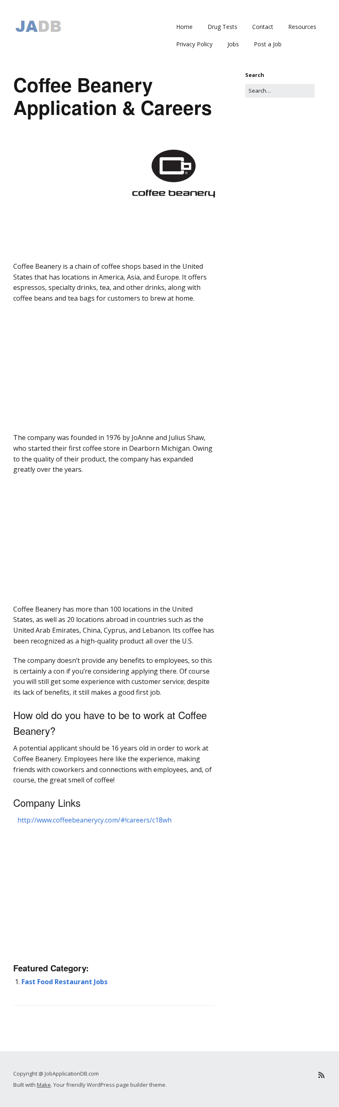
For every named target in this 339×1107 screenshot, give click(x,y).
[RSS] (321, 1075)
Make (44, 1084)
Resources (302, 27)
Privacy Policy (194, 44)
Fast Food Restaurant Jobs (64, 981)
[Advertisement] (114, 273)
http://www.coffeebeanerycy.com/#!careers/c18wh (94, 820)
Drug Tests (222, 27)
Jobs (233, 44)
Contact (262, 27)
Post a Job (268, 44)
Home (184, 27)
